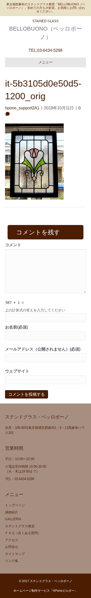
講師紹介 (11, 512)
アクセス (11, 540)
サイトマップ (15, 554)
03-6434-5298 (49, 50)
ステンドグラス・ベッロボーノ (51, 581)
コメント (13, 245)
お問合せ (11, 547)
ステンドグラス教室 (20, 526)
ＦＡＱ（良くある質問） (23, 533)
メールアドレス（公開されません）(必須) (42, 349)
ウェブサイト (17, 371)
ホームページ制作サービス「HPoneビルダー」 (45, 590)
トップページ (15, 505)
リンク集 (11, 561)
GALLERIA (13, 519)
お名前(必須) (16, 327)
